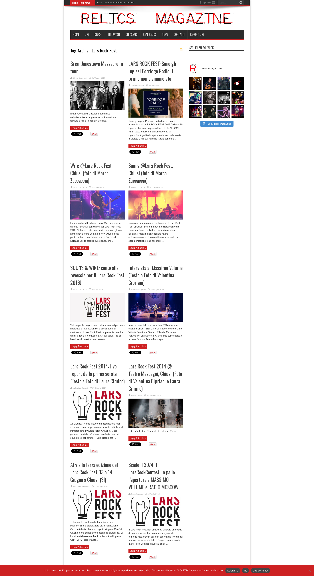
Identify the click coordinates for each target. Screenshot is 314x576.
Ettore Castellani (80, 78)
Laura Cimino (136, 395)
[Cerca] (241, 2)
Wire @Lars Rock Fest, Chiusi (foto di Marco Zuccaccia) (91, 173)
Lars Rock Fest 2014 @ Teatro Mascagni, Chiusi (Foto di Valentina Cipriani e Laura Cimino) (155, 377)
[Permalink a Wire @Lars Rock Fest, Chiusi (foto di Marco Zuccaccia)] (97, 218)
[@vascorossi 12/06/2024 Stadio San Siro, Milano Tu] (224, 83)
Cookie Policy (260, 570)
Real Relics (149, 34)
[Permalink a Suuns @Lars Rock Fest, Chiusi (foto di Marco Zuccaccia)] (155, 218)
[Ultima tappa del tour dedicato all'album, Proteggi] (195, 83)
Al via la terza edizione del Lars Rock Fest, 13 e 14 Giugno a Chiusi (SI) (94, 472)
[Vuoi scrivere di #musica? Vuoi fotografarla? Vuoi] (238, 83)
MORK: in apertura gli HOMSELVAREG (116, 2)
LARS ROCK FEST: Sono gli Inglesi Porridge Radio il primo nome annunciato (152, 71)
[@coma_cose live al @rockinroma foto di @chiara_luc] (224, 111)
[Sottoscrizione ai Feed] (181, 49)
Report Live (197, 34)
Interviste (114, 34)
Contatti (179, 34)
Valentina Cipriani (138, 289)
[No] (309, 570)
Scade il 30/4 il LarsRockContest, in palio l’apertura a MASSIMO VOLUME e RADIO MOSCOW (153, 476)
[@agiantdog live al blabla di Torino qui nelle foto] (224, 97)
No (245, 570)
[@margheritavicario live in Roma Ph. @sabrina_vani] (209, 97)
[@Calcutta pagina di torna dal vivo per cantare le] (195, 97)
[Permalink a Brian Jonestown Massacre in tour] (97, 109)
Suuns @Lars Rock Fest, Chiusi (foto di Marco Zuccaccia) (150, 173)
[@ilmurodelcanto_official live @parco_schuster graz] (209, 111)
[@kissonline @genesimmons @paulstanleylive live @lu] (195, 111)
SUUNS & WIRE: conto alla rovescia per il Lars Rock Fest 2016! (97, 275)
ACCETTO (233, 570)
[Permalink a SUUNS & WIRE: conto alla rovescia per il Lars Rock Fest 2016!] (97, 320)
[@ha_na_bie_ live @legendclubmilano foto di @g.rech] (238, 97)
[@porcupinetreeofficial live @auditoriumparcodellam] (238, 111)
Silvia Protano (137, 494)
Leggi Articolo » (80, 128)
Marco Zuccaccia (80, 187)
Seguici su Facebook (201, 48)
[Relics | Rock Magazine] (157, 21)
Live (87, 34)
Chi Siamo (132, 34)
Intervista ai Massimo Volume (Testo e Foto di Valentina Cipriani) (155, 275)
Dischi (98, 34)
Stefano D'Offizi (137, 85)
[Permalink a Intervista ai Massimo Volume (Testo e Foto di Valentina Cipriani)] (155, 320)
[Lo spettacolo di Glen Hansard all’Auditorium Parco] (209, 83)
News (165, 34)
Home (76, 34)
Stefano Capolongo (81, 486)
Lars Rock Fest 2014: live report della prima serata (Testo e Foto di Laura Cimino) (97, 373)
